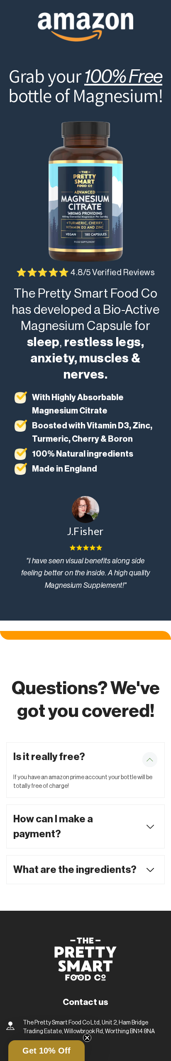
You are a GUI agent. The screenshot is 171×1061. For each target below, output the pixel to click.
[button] (46, 1050)
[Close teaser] (87, 1038)
